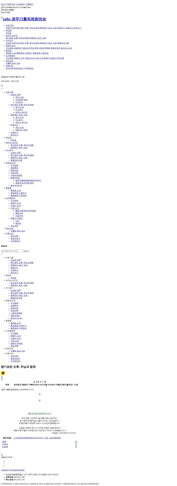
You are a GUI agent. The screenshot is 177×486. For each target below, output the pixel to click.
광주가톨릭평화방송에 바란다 (28, 180)
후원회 (9, 51)
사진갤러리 (29, 68)
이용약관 (5, 470)
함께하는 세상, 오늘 (48, 28)
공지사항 (9, 68)
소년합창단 (10, 56)
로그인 (4, 4)
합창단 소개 (19, 58)
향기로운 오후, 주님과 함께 (27, 28)
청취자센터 (55, 48)
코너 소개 (19, 97)
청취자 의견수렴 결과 (24, 183)
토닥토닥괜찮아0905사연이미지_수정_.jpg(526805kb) (38, 438)
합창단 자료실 (50, 58)
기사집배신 (20, 4)
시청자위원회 (44, 48)
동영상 (18, 223)
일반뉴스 (77, 28)
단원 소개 (39, 58)
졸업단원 (19, 213)
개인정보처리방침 (17, 470)
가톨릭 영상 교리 (13, 63)
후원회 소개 (11, 53)
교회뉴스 (69, 28)
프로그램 (9, 25)
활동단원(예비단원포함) (25, 211)
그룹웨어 (29, 4)
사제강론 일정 (21, 100)
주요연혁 (34, 48)
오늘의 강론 (11, 28)
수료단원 (19, 216)
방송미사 (61, 28)
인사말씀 (9, 48)
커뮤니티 (9, 66)
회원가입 (11, 4)
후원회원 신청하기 (24, 53)
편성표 (9, 30)
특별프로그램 (63, 43)
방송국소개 (10, 46)
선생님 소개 (30, 58)
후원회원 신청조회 (41, 53)
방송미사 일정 (21, 130)
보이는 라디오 (12, 35)
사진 (17, 221)
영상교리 (9, 61)
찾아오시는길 (66, 48)
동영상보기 (19, 68)
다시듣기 (9, 41)
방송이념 (26, 48)
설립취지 (18, 48)
